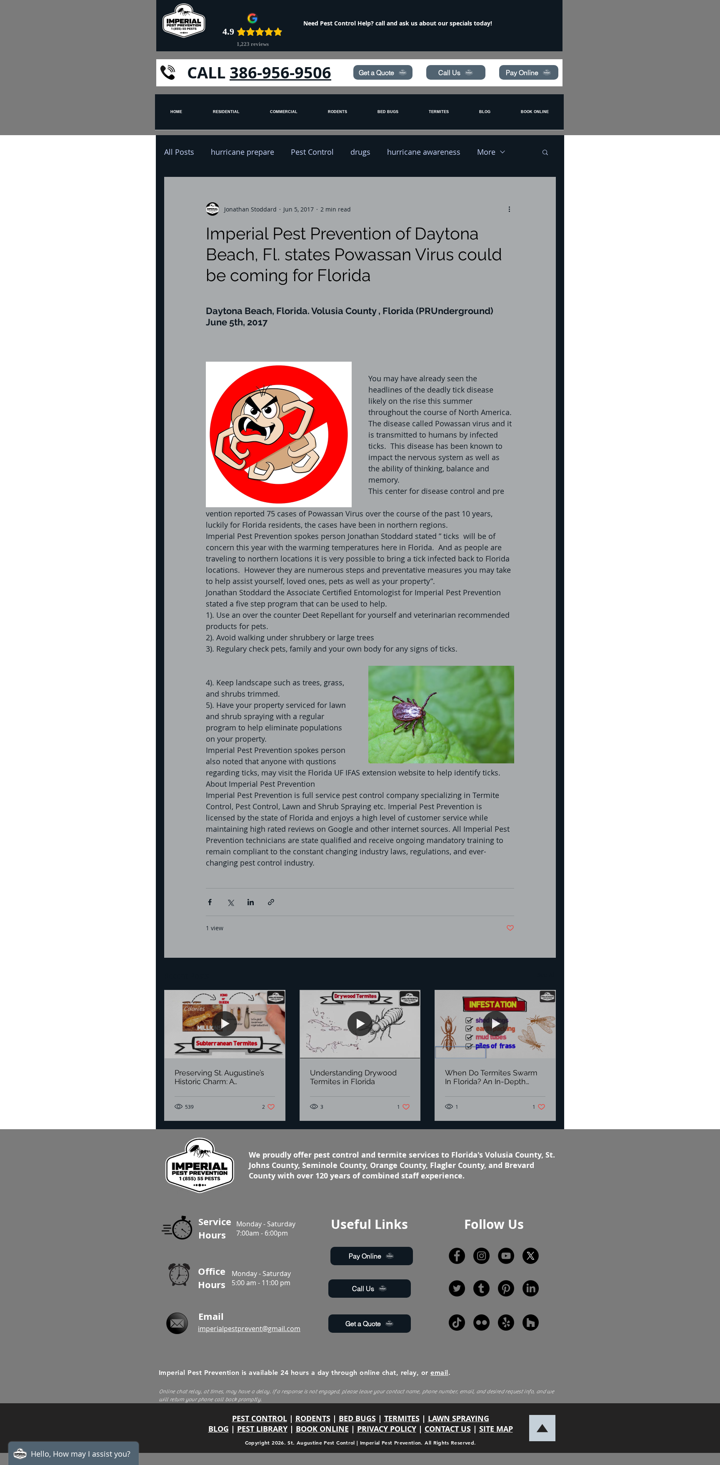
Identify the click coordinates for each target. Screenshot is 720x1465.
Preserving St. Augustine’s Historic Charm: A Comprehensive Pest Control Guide (219, 1077)
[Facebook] (457, 1256)
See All (546, 975)
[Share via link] (271, 902)
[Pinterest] (506, 1288)
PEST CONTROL (259, 1418)
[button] (545, 152)
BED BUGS (357, 1418)
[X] (530, 1256)
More (486, 152)
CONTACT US (448, 1429)
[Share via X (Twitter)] (230, 902)
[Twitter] (457, 1288)
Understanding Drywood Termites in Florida (353, 1077)
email (439, 1373)
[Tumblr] (481, 1288)
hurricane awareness (423, 152)
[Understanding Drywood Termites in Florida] (360, 1024)
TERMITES (402, 1418)
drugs (360, 152)
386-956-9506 (280, 72)
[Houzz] (530, 1322)
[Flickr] (481, 1322)
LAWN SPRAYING (458, 1418)
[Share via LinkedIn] (251, 902)
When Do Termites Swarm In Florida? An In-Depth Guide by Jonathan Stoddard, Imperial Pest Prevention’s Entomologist (491, 1077)
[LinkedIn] (530, 1288)
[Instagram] (481, 1256)
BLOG (218, 1429)
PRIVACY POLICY (386, 1429)
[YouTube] (506, 1256)
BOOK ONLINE (322, 1429)
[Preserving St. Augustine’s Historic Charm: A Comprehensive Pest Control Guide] (225, 1024)
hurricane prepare (242, 152)
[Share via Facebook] (210, 902)
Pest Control (312, 152)
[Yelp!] (506, 1322)
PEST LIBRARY (262, 1429)
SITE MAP (496, 1429)
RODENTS (312, 1418)
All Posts (179, 152)
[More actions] (509, 209)
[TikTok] (457, 1322)
